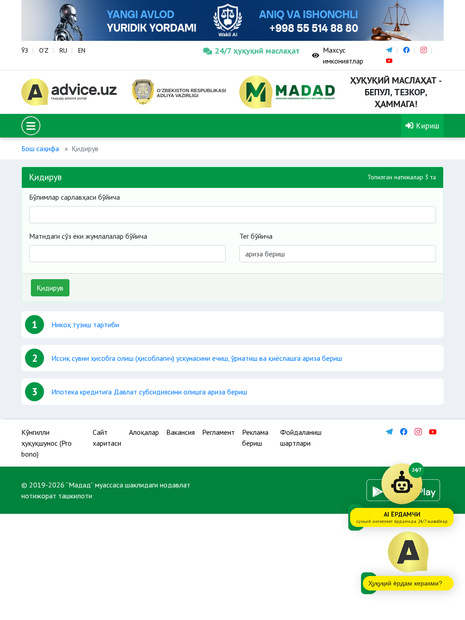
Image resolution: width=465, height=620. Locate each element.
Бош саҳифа (40, 148)
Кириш (426, 125)
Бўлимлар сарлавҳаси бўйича (74, 197)
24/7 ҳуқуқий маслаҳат (256, 50)
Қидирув (50, 287)
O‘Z (44, 50)
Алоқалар (144, 432)
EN (81, 50)
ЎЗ (24, 50)
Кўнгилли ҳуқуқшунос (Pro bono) (46, 443)
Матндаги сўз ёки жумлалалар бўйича (88, 236)
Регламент (218, 432)
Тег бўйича (255, 236)
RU (63, 50)
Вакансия (180, 432)
